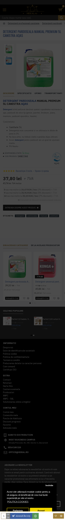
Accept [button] (41, 510)
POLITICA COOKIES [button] (17, 501)
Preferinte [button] (18, 510)
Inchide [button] (49, 485)
